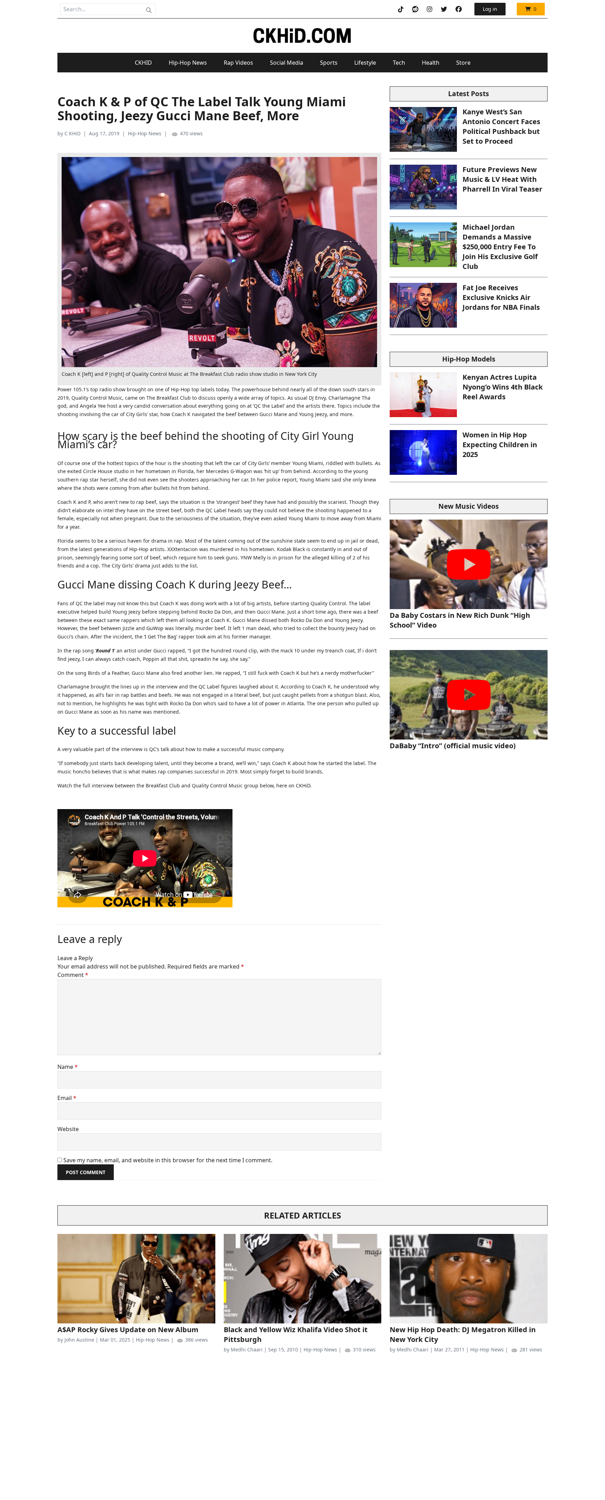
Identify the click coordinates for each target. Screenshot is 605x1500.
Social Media (286, 62)
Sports (329, 62)
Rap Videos (238, 62)
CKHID (143, 62)
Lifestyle (365, 62)
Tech (399, 62)
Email (66, 1098)
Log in (490, 9)
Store (463, 62)
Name (67, 1067)
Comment (72, 975)
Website (68, 1129)
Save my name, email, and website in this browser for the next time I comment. (167, 1160)
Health (430, 62)
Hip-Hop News (188, 62)
